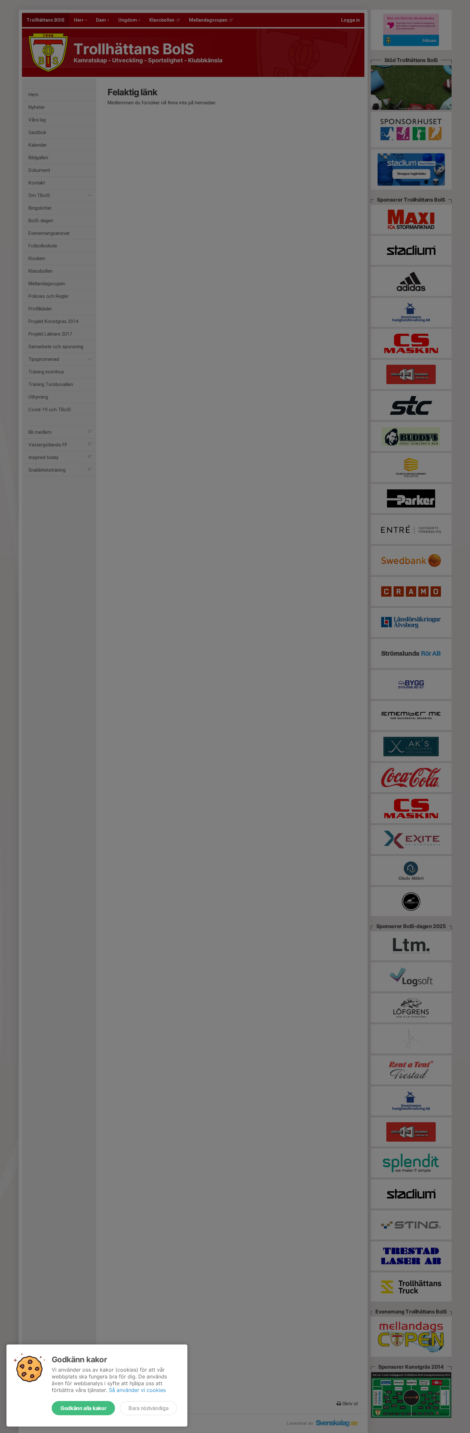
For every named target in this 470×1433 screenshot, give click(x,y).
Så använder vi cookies (137, 1390)
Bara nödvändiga (148, 1408)
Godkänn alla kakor (83, 1408)
